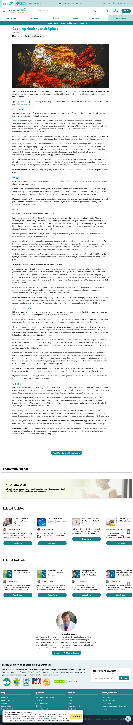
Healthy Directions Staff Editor (120, 530)
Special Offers (6, 706)
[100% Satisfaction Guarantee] (16, 682)
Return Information (41, 703)
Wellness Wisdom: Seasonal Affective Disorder (55, 573)
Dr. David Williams (47, 530)
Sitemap (104, 709)
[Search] (95, 10)
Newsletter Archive (74, 706)
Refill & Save (39, 700)
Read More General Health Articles (66, 453)
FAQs (70, 697)
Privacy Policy (35, 718)
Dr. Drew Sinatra (12, 581)
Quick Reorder (108, 3)
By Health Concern (7, 700)
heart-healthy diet (26, 104)
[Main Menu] (4, 10)
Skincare (4, 703)
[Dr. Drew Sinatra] (4, 581)
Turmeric (16, 121)
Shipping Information (42, 709)
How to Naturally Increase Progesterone (57, 520)
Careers (104, 712)
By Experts (5, 697)
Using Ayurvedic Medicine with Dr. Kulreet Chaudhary (89, 573)
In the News (106, 697)
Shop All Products (7, 709)
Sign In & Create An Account (44, 697)
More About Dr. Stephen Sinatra (66, 653)
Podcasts (71, 703)
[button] (126, 11)
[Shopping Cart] (108, 11)
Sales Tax (38, 706)
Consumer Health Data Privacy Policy (114, 706)
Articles (70, 700)
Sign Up (124, 678)
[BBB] (26, 682)
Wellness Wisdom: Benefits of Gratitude (22, 572)
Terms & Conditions (50, 718)
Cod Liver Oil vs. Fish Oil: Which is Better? (90, 520)
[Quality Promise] (46, 682)
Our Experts (72, 709)
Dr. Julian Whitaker (13, 530)
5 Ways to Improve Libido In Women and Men (22, 521)
